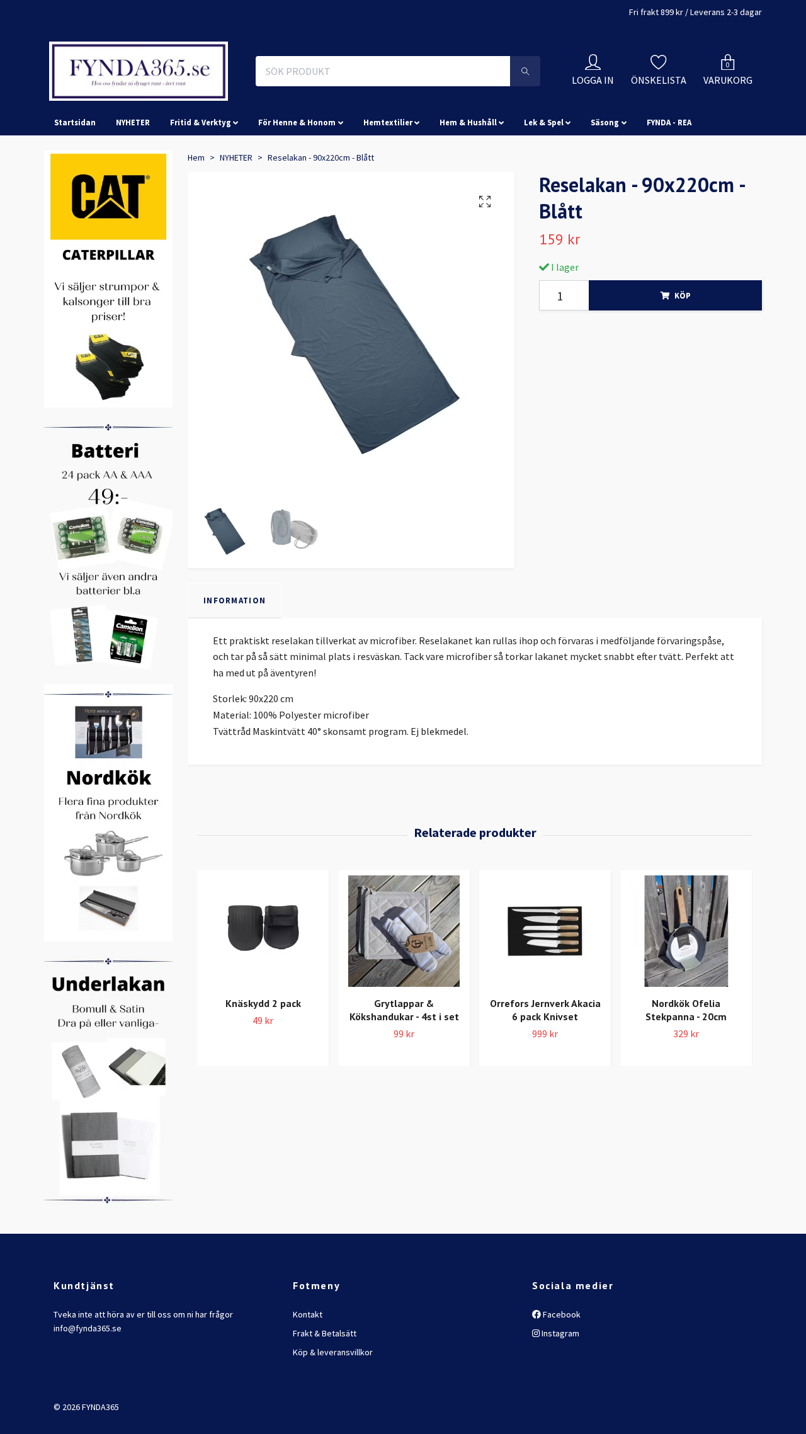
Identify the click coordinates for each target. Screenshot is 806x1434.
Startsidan (75, 213)
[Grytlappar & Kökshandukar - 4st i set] (404, 1022)
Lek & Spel (544, 213)
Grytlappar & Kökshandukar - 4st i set (404, 1100)
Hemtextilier (387, 213)
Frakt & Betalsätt (324, 1424)
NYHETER (133, 213)
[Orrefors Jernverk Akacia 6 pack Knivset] (545, 1022)
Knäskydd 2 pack (263, 1094)
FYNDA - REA (669, 213)
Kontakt (307, 1405)
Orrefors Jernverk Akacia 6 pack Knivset (545, 1100)
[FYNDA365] (223, 99)
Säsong (605, 213)
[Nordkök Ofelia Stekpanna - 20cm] (686, 1022)
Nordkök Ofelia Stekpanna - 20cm (686, 1100)
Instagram (559, 1424)
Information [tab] (234, 691)
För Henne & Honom (297, 213)
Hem (196, 248)
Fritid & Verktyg (200, 213)
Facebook (561, 1405)
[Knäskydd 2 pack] (263, 1022)
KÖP (682, 386)
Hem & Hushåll (468, 213)
